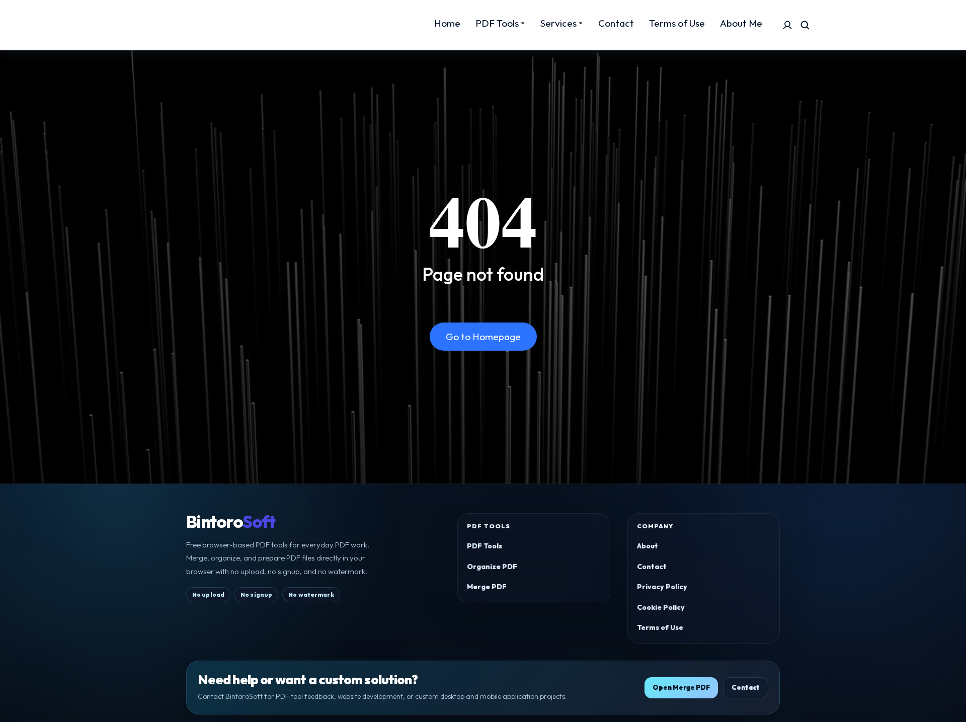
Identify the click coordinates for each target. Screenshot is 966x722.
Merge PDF (487, 586)
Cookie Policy (661, 607)
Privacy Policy (662, 586)
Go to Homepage (483, 337)
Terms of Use (660, 627)
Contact (652, 566)
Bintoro (230, 521)
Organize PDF (492, 566)
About (647, 545)
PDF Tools (484, 545)
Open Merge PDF (681, 687)
